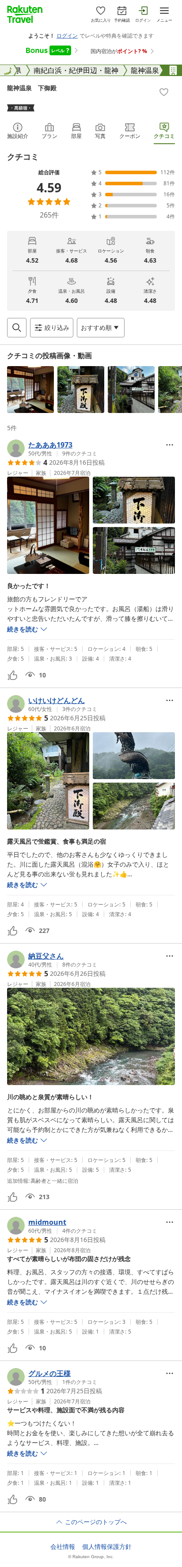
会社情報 (62, 1546)
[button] (30, 389)
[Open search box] (17, 327)
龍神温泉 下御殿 (32, 88)
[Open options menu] (169, 445)
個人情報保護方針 (107, 1546)
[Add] (164, 92)
